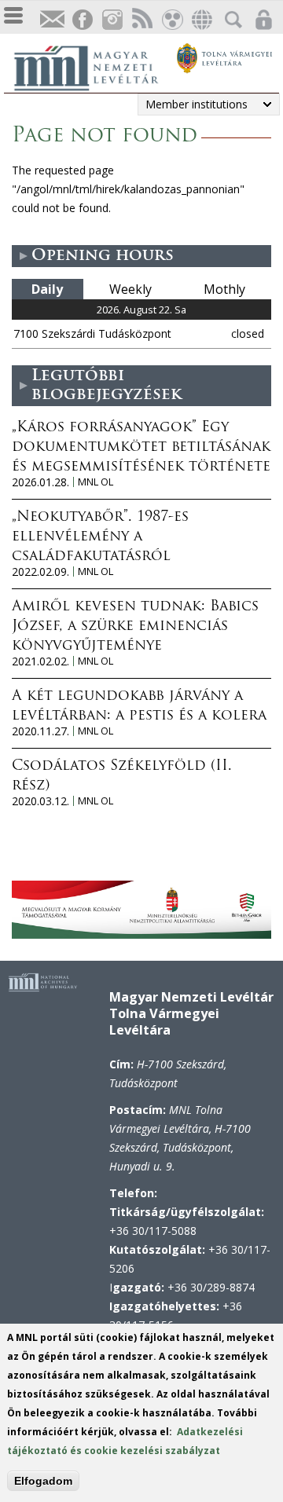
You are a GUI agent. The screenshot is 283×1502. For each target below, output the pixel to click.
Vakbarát (171, 20)
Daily (47, 289)
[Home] (94, 66)
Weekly (130, 289)
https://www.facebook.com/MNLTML (81, 20)
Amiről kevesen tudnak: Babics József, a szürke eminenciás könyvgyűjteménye (135, 627)
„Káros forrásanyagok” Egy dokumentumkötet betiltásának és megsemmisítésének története (141, 447)
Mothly (224, 289)
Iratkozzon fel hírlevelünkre (52, 20)
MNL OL (95, 482)
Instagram (111, 20)
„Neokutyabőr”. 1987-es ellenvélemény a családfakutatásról (100, 537)
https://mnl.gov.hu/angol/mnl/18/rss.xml (141, 20)
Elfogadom (43, 1481)
